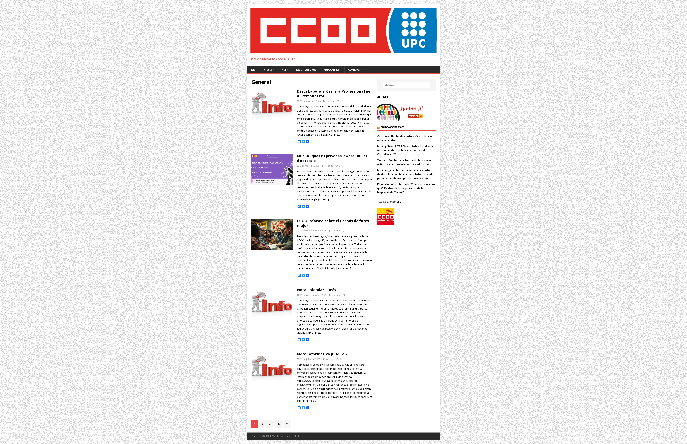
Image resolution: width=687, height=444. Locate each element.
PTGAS (268, 69)
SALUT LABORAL (306, 69)
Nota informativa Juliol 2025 (323, 354)
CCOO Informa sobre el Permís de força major (333, 223)
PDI (284, 69)
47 (278, 423)
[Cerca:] (406, 85)
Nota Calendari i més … (318, 289)
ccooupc (329, 101)
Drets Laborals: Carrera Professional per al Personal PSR (334, 93)
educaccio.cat (392, 127)
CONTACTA (355, 69)
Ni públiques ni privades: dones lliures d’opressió (332, 158)
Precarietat (332, 69)
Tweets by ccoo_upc (389, 201)
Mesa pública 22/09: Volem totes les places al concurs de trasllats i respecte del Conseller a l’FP (405, 150)
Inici (253, 69)
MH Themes (300, 436)
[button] (343, 30)
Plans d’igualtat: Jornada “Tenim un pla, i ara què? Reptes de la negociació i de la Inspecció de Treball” (406, 188)
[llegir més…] (334, 134)
